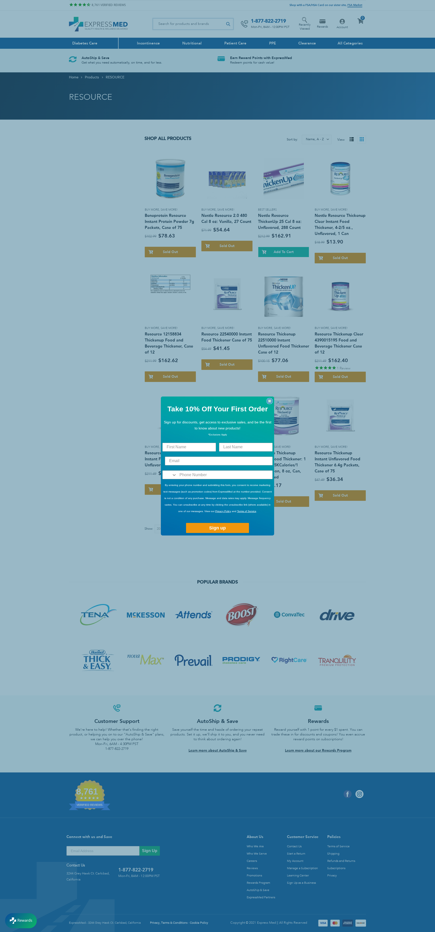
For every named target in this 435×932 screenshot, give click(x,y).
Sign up (217, 527)
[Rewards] (21, 920)
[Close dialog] (269, 401)
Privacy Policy (223, 511)
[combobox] (170, 475)
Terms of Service (246, 511)
